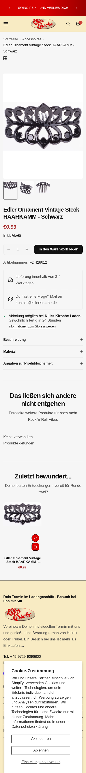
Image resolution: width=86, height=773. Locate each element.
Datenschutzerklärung (29, 726)
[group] (43, 126)
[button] (9, 8)
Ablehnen (41, 750)
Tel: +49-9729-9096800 (22, 656)
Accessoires (31, 39)
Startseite (10, 39)
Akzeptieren (41, 739)
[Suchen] (68, 24)
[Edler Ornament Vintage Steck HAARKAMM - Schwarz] (22, 527)
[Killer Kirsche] (43, 23)
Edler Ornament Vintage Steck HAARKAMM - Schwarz (22, 560)
